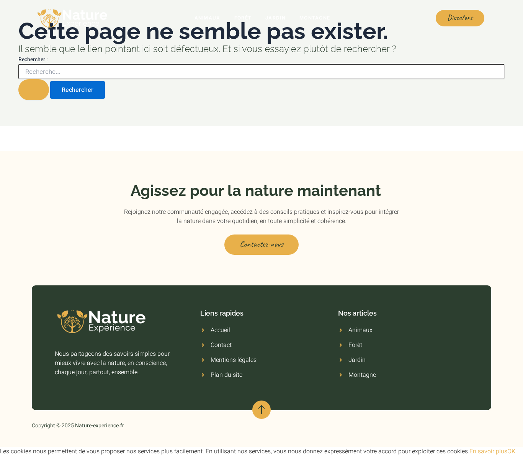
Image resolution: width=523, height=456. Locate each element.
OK (511, 451)
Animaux (207, 18)
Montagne (314, 18)
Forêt (243, 18)
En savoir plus (488, 451)
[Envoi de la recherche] (33, 89)
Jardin (275, 18)
